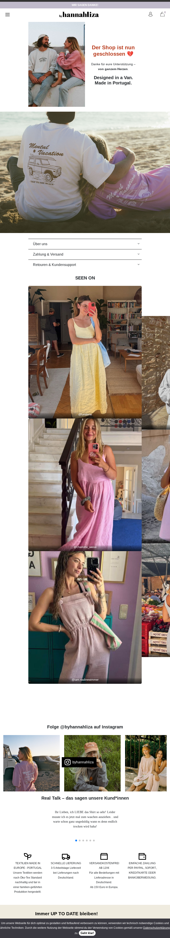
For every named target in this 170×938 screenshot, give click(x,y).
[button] (76, 840)
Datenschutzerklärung (156, 928)
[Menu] (7, 14)
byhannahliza (83, 762)
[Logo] (79, 14)
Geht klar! (87, 933)
